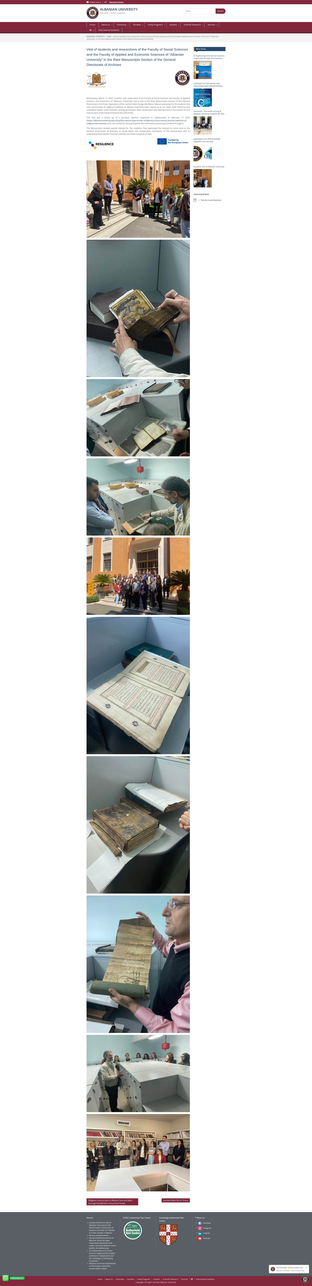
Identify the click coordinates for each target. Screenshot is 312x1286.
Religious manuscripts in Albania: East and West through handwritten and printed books (110, 1202)
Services (211, 24)
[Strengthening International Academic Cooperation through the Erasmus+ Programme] (203, 70)
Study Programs (155, 24)
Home (92, 24)
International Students (108, 30)
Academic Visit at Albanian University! (209, 167)
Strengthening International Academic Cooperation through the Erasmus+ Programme (209, 57)
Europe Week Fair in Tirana (175, 1200)
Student (173, 24)
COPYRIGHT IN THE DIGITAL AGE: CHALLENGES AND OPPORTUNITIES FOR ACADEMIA (208, 84)
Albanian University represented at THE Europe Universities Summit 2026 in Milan (102, 1266)
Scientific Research (192, 24)
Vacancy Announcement (99, 1235)
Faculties (137, 24)
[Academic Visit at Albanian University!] (203, 178)
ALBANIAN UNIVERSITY (119, 9)
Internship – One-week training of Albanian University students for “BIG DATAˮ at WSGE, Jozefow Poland (209, 112)
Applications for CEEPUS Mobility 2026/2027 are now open (207, 140)
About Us (106, 24)
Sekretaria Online (116, 2)
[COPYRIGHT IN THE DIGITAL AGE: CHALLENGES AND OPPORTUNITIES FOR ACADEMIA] (203, 98)
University (121, 24)
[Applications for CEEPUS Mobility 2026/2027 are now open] (203, 153)
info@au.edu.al (95, 2)
